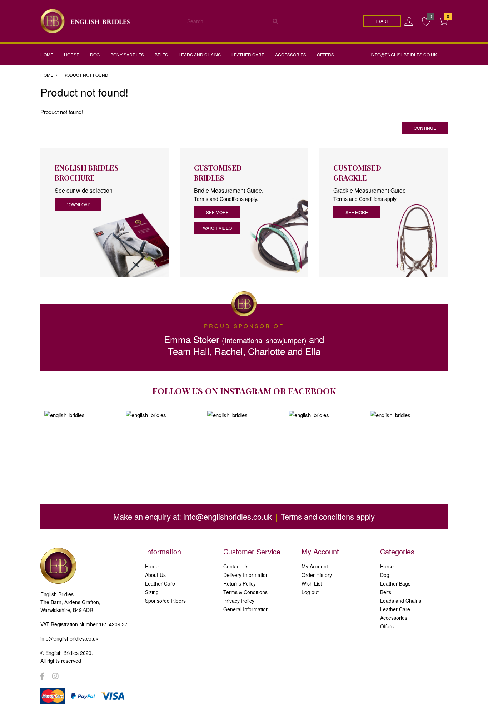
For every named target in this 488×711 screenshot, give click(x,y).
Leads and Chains (400, 600)
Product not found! (84, 75)
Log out (310, 592)
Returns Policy (239, 583)
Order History (317, 574)
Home (46, 75)
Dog (384, 574)
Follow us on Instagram (212, 390)
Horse (387, 566)
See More (356, 212)
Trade (382, 21)
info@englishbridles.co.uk (227, 516)
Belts (385, 592)
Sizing (152, 592)
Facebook (312, 390)
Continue (425, 128)
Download (78, 204)
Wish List (312, 583)
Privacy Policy (238, 600)
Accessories (393, 617)
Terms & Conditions (245, 592)
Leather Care (160, 583)
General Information (246, 609)
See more (217, 212)
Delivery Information (246, 574)
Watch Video (217, 228)
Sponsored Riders (165, 600)
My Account (315, 566)
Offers (387, 626)
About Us (155, 574)
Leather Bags (395, 583)
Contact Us (235, 566)
